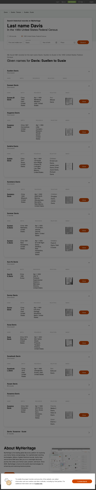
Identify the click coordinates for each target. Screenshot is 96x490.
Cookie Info (38, 484)
